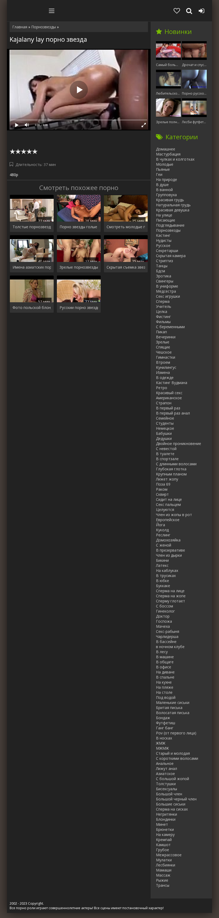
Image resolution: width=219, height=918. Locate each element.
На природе (166, 179)
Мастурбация (168, 154)
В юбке (162, 580)
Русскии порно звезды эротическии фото (79, 307)
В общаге (165, 661)
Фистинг (163, 316)
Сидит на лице (169, 499)
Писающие (165, 220)
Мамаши (163, 870)
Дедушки (164, 438)
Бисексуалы (166, 788)
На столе (164, 692)
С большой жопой (172, 778)
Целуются (165, 509)
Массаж (163, 875)
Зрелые (162, 341)
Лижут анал (166, 768)
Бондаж (163, 717)
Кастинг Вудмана (171, 382)
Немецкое (165, 428)
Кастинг (163, 235)
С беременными (170, 326)
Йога (160, 524)
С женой (163, 545)
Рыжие (162, 880)
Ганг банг (164, 727)
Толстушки (166, 783)
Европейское (167, 519)
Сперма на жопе (171, 595)
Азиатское (165, 773)
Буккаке (163, 585)
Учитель (163, 306)
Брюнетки (165, 829)
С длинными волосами (176, 463)
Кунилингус (166, 367)
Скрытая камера (171, 255)
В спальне (165, 677)
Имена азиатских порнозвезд (32, 267)
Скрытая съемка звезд (126, 267)
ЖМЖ (160, 743)
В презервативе (170, 550)
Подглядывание (170, 225)
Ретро (161, 387)
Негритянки (166, 814)
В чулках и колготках (175, 159)
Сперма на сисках (172, 809)
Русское (163, 245)
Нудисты (163, 240)
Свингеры (164, 281)
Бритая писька (169, 707)
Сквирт (162, 494)
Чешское (164, 352)
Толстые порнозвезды (32, 226)
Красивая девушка (172, 209)
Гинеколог (165, 611)
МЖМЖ (162, 748)
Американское (169, 397)
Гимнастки (165, 357)
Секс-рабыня (167, 631)
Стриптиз (164, 260)
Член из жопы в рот (174, 514)
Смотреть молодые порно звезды (126, 226)
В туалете (165, 453)
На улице (164, 215)
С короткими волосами (177, 758)
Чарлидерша (167, 636)
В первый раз (168, 407)
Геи (159, 174)
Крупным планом (171, 474)
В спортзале (167, 458)
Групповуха (166, 194)
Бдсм (160, 270)
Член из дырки (169, 555)
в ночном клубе (170, 646)
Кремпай (164, 839)
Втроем (163, 362)
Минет (162, 824)
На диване (165, 672)
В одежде (165, 377)
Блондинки (165, 819)
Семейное (165, 418)
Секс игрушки (168, 296)
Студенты (165, 423)
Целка (161, 311)
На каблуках (167, 570)
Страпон (163, 402)
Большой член (169, 793)
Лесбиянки (165, 864)
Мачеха (163, 626)
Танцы (161, 265)
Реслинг (163, 534)
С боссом (164, 606)
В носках (164, 738)
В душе (162, 184)
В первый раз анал (173, 413)
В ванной (164, 189)
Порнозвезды (168, 230)
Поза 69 (163, 484)
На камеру (165, 834)
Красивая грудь (170, 199)
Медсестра (166, 291)
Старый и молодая (173, 753)
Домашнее (165, 149)
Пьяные (163, 169)
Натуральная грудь (173, 204)
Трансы (162, 885)
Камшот (163, 844)
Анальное (165, 763)
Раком (161, 489)
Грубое (162, 849)
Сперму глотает (170, 600)
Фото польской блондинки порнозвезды (32, 307)
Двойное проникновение (178, 443)
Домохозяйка (168, 540)
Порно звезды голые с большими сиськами (79, 226)
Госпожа (164, 621)
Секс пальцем (168, 504)
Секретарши (167, 250)
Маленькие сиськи (172, 702)
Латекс (162, 565)
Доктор (163, 616)
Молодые (164, 164)
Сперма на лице (170, 590)
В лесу (162, 651)
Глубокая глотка (171, 468)
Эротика (163, 275)
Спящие (163, 347)
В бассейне (166, 641)
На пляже (164, 687)
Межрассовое (169, 854)
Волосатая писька (172, 712)
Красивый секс (169, 392)
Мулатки (164, 859)
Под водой (165, 697)
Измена (163, 372)
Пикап (161, 331)
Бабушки (164, 433)
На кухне (164, 682)
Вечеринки (165, 336)
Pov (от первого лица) (176, 732)
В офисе (163, 666)
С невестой (166, 448)
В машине (165, 656)
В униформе (167, 286)
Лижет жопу (167, 479)
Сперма (163, 301)
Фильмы (163, 321)
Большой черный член (176, 798)
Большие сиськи (170, 804)
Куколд (162, 529)
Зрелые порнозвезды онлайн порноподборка (79, 267)
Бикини (162, 560)
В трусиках (166, 575)
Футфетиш (165, 722)
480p (14, 174)
